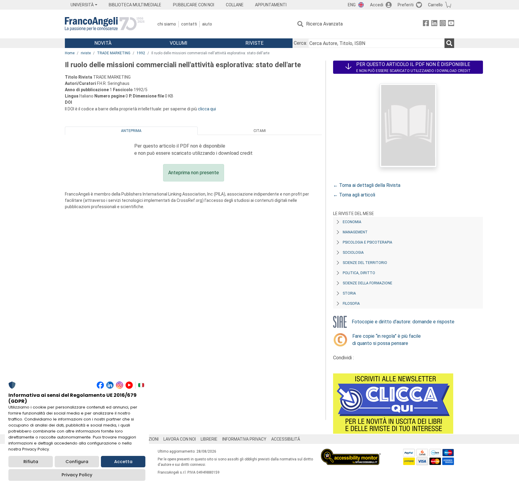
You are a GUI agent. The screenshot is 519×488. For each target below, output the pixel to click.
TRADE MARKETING (113, 53)
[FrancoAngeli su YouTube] (451, 24)
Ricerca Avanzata (324, 24)
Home (69, 53)
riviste (86, 53)
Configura (76, 462)
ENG (352, 4)
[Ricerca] (449, 43)
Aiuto (207, 24)
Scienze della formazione (367, 283)
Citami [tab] (259, 131)
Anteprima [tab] (131, 131)
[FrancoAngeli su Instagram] (443, 24)
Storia (349, 293)
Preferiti (406, 4)
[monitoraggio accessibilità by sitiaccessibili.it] (351, 452)
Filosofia (351, 303)
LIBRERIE (209, 439)
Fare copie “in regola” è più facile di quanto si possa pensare (386, 339)
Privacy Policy (77, 475)
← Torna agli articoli (354, 195)
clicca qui (207, 108)
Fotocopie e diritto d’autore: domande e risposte (403, 322)
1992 (141, 53)
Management (355, 232)
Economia (352, 222)
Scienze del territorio (365, 263)
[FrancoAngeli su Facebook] (426, 24)
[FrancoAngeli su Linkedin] (434, 24)
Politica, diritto (359, 273)
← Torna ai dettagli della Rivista (366, 185)
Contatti (189, 24)
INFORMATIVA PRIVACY (244, 439)
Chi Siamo (166, 24)
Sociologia (353, 252)
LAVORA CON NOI (179, 439)
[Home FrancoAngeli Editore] (104, 24)
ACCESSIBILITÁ (285, 439)
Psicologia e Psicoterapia (367, 242)
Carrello (435, 4)
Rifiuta (30, 462)
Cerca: (300, 43)
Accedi (376, 4)
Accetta (123, 462)
